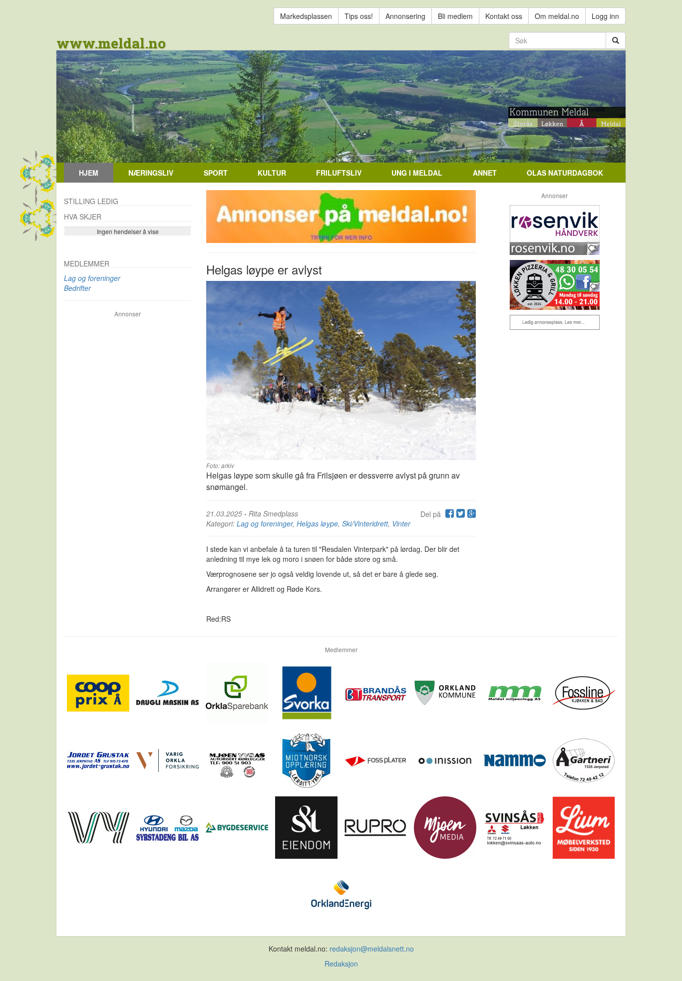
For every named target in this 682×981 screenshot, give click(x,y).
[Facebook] (448, 514)
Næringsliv (150, 173)
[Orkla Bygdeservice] (238, 826)
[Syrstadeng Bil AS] (168, 826)
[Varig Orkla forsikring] (168, 759)
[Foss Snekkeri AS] (584, 692)
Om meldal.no (557, 16)
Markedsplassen (306, 16)
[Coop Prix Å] (99, 692)
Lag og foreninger (265, 523)
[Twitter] (459, 514)
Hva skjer (82, 217)
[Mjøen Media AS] (446, 826)
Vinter (401, 523)
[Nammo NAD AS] (515, 759)
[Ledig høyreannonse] (554, 322)
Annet (485, 173)
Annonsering (405, 16)
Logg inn (605, 16)
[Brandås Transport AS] (376, 692)
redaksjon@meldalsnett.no (372, 949)
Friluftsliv (338, 173)
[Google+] (470, 514)
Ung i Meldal (416, 173)
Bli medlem (455, 16)
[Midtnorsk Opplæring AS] (307, 759)
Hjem (88, 173)
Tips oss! (358, 16)
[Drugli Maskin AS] (168, 692)
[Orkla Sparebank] (238, 692)
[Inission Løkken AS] (446, 759)
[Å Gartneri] (584, 759)
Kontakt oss (503, 16)
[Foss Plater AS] (376, 759)
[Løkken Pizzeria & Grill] (554, 285)
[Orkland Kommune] (446, 692)
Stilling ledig (91, 201)
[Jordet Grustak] (99, 759)
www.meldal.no (111, 43)
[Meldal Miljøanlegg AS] (515, 692)
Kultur (272, 173)
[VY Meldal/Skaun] (99, 826)
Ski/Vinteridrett (365, 523)
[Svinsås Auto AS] (515, 826)
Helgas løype (317, 523)
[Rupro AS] (376, 826)
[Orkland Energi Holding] (341, 894)
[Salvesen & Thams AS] (307, 826)
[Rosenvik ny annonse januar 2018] (554, 230)
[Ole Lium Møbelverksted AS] (584, 826)
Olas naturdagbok (565, 173)
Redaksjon (341, 964)
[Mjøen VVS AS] (238, 759)
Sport (216, 173)
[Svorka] (307, 692)
